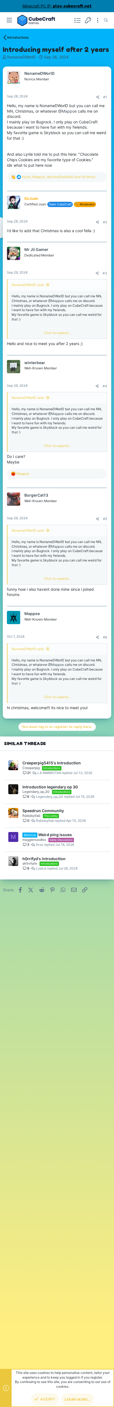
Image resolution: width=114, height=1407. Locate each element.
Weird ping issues (55, 834)
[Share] (97, 97)
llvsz (39, 844)
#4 (105, 386)
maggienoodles (34, 840)
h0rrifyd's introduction (44, 858)
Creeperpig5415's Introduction (51, 763)
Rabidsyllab (31, 816)
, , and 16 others (58, 177)
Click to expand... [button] (57, 333)
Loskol (41, 868)
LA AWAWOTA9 (49, 773)
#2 (105, 222)
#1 (105, 97)
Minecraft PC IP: (57, 6)
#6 (105, 637)
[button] (9, 20)
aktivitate (29, 863)
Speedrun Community (43, 810)
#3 (105, 273)
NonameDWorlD (21, 57)
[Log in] (88, 20)
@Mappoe (67, 111)
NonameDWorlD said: (28, 285)
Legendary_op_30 (36, 791)
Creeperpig (31, 768)
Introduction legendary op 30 (50, 787)
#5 (105, 519)
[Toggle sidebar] (97, 20)
